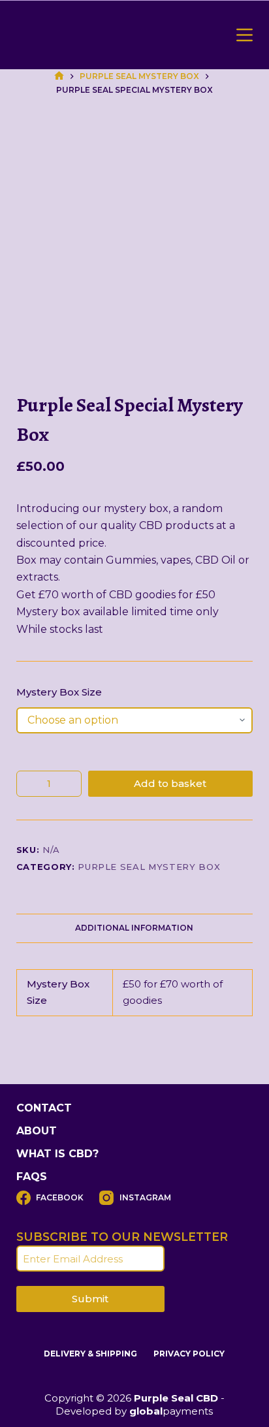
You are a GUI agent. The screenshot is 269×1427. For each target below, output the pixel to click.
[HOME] (59, 76)
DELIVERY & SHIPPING (90, 1353)
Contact (44, 1108)
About (36, 1131)
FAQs (31, 1176)
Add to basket (170, 783)
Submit (90, 1298)
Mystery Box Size (59, 692)
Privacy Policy (189, 1353)
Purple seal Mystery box (149, 866)
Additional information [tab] (134, 928)
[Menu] (244, 35)
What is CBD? (57, 1153)
